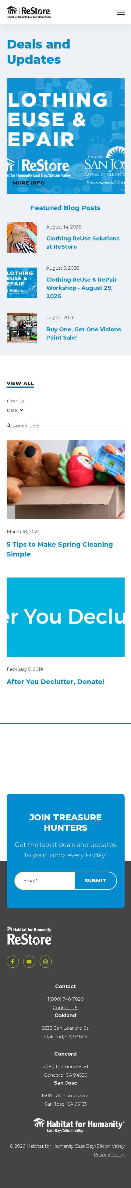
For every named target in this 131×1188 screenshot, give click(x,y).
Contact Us (65, 1007)
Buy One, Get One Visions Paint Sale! (83, 333)
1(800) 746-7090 (66, 999)
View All (20, 383)
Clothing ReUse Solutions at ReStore (82, 242)
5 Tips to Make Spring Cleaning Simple (60, 549)
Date (12, 410)
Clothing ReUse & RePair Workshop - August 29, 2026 (81, 288)
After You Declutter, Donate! (55, 682)
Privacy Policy (109, 1154)
